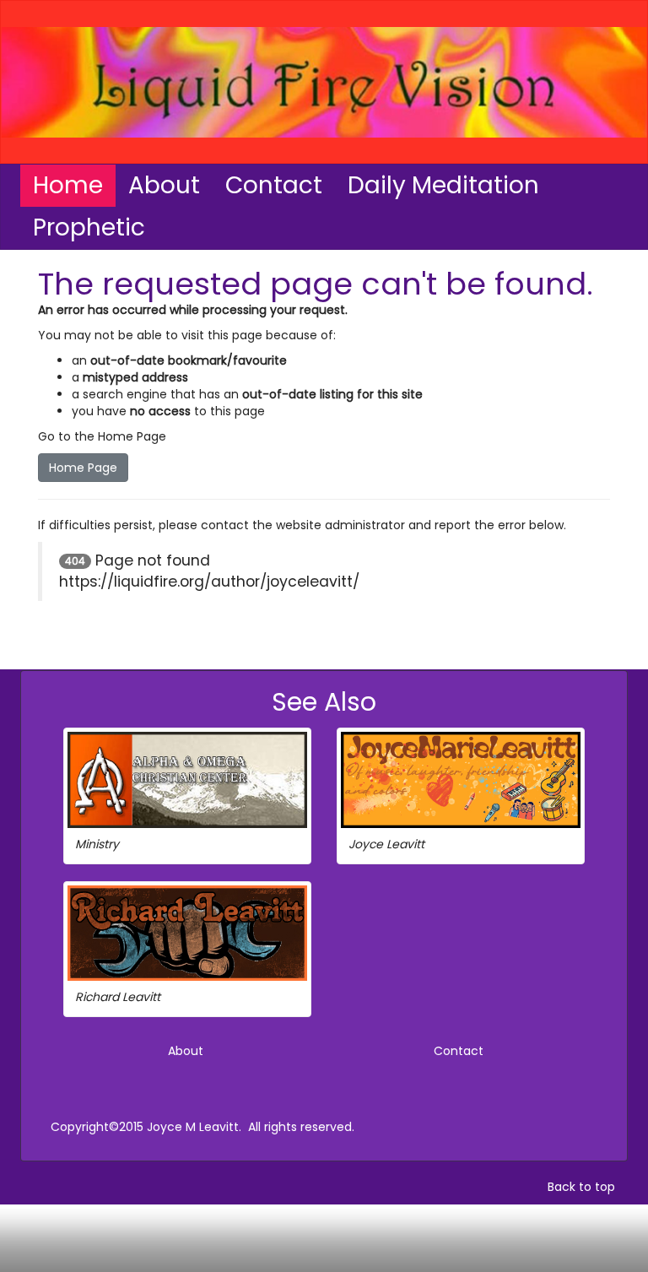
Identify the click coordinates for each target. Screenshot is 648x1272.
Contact (273, 185)
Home (68, 185)
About (164, 185)
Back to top (581, 1186)
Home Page (83, 467)
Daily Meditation (443, 185)
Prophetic (89, 227)
